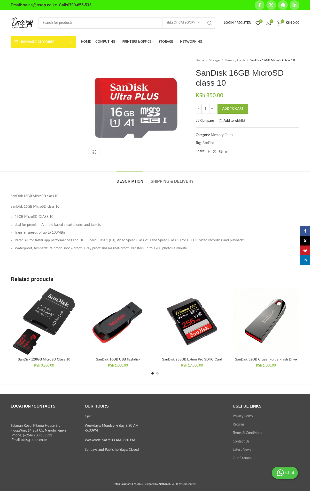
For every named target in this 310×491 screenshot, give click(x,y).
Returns (238, 424)
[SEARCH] (209, 23)
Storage (214, 60)
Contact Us (241, 441)
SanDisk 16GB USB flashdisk (118, 359)
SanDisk (208, 143)
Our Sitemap (242, 458)
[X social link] (271, 5)
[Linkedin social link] (294, 5)
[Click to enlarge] (94, 152)
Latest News (242, 449)
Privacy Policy (243, 416)
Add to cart (232, 108)
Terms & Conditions (247, 433)
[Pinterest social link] (283, 5)
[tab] (129, 179)
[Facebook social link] (259, 5)
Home (200, 60)
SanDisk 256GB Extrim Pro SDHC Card (192, 359)
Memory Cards (235, 60)
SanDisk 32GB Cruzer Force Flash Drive (266, 359)
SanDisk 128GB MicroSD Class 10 (44, 359)
